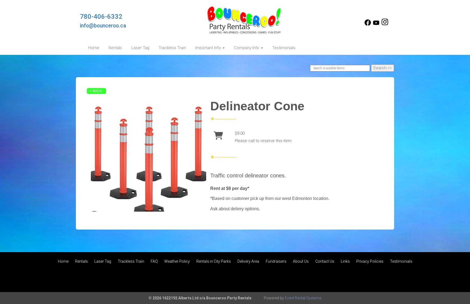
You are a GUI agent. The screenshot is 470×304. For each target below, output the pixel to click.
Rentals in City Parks (213, 261)
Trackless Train (172, 47)
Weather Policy (177, 261)
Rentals (115, 47)
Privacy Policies (370, 261)
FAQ (154, 261)
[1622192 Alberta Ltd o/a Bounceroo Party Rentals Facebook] (367, 24)
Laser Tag (140, 47)
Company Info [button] (247, 47)
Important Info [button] (208, 47)
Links (345, 261)
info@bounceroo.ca (103, 26)
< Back (96, 91)
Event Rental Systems (303, 298)
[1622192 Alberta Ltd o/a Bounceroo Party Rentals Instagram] (385, 24)
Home (93, 47)
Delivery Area (248, 261)
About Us (301, 261)
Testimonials (283, 47)
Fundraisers (276, 261)
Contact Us (324, 261)
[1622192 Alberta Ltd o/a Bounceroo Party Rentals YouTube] (376, 24)
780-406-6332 (101, 16)
